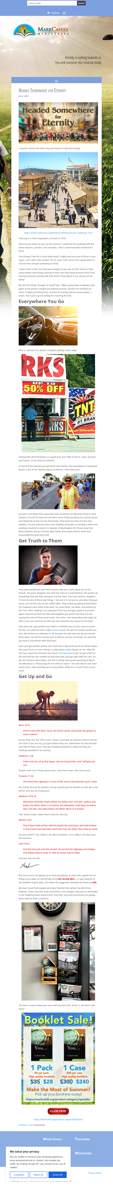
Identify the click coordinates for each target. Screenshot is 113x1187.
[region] (38, 1164)
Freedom (55, 630)
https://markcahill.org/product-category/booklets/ (58, 1119)
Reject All (38, 1174)
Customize (19, 1174)
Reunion (32, 649)
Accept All (57, 1174)
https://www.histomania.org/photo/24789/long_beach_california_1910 (58, 232)
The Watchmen (65, 653)
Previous (23, 1125)
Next (31, 1125)
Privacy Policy (95, 1173)
